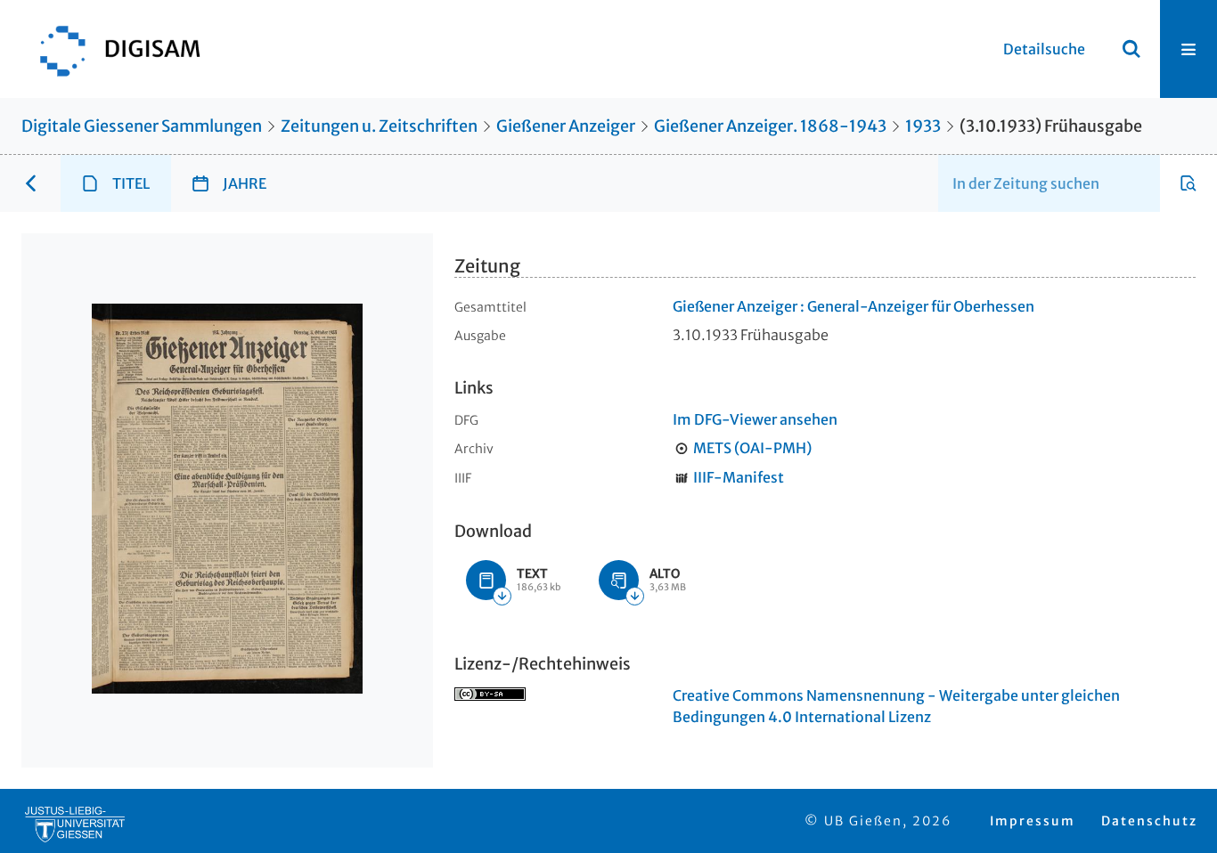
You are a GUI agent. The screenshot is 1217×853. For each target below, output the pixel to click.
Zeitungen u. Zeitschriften (379, 126)
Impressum (1032, 821)
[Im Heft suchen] (1188, 183)
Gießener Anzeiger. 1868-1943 (770, 126)
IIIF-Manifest (738, 477)
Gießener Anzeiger (565, 126)
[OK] (1131, 49)
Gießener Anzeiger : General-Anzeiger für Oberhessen (853, 306)
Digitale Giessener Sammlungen (141, 126)
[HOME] (111, 49)
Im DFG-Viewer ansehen (755, 419)
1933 (923, 126)
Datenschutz (1149, 821)
